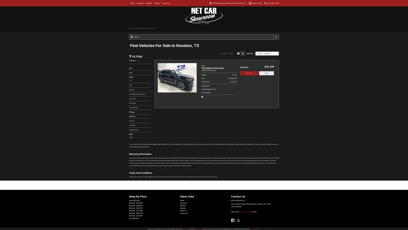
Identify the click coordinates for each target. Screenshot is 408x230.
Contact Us (166, 3)
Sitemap (258, 229)
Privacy (253, 229)
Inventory (140, 3)
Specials (149, 3)
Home (132, 3)
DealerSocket (199, 229)
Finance (157, 3)
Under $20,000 (134, 200)
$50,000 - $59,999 (135, 211)
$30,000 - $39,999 (135, 205)
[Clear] (138, 60)
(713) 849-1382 (245, 212)
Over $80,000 (134, 218)
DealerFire (185, 229)
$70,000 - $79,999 (135, 216)
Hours (254, 212)
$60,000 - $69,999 (135, 213)
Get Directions (236, 207)
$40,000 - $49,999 (135, 208)
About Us (183, 211)
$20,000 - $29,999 (135, 203)
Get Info (249, 73)
